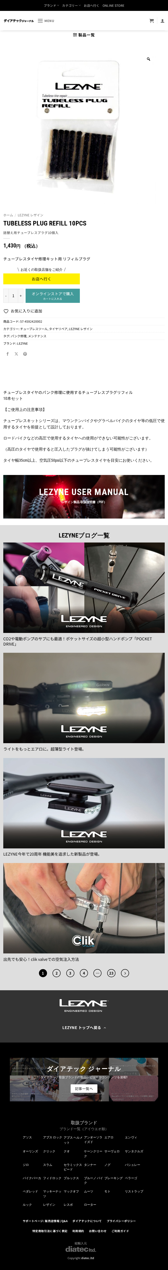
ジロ (26, 1165)
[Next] (125, 973)
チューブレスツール (33, 329)
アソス (27, 1137)
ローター (90, 1204)
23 (111, 973)
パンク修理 (18, 336)
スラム (47, 1165)
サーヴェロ (112, 1151)
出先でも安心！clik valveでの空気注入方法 (41, 959)
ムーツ (88, 1191)
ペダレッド (30, 1191)
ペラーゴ (131, 1178)
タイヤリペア (58, 329)
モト (107, 1191)
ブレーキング (113, 1178)
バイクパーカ (32, 1178)
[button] (45, 20)
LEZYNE (22, 343)
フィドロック (52, 1178)
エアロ (109, 1137)
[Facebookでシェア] (8, 354)
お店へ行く (91, 5)
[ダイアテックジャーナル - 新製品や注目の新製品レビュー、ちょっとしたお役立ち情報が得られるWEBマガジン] (18, 21)
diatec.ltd (87, 1258)
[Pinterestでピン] (25, 354)
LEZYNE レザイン (30, 215)
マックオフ (71, 1191)
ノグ (107, 1165)
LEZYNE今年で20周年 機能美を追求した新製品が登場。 (52, 854)
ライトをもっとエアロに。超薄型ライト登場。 (44, 749)
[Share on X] (16, 354)
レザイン (49, 1204)
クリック (49, 1151)
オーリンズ (30, 1151)
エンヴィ (131, 1137)
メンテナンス (37, 336)
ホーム (8, 215)
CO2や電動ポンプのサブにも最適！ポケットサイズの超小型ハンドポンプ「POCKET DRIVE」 (77, 641)
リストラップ (134, 1191)
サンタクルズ (134, 1151)
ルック (27, 1204)
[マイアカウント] (162, 20)
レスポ (68, 1204)
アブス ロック (52, 1137)
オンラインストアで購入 (53, 295)
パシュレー (132, 1165)
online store (113, 5)
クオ (67, 1151)
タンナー (90, 1165)
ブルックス (71, 1178)
